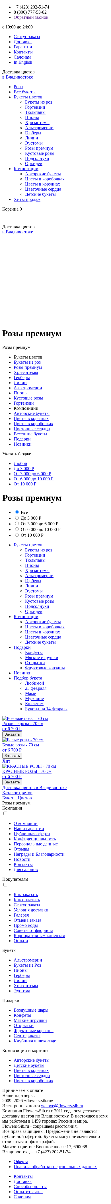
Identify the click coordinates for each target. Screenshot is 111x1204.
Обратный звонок (31, 17)
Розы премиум (39, 148)
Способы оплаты (30, 1186)
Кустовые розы (39, 153)
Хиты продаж (27, 199)
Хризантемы (37, 122)
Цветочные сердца (43, 189)
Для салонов (26, 869)
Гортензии (35, 107)
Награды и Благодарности (39, 854)
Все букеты (25, 91)
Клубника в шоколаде (35, 1040)
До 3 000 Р (24, 468)
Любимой (34, 683)
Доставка (23, 41)
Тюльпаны (35, 112)
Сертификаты (27, 1035)
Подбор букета (28, 678)
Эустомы (34, 143)
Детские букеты (40, 194)
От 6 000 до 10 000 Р (34, 478)
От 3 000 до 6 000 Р (32, 473)
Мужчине (34, 698)
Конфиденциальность (35, 838)
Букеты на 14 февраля (46, 708)
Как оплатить (27, 899)
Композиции (26, 168)
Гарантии (23, 46)
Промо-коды (26, 925)
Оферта (21, 1161)
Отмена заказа (27, 920)
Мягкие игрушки (41, 657)
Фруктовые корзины (45, 667)
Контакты (23, 52)
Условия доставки (31, 909)
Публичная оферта (32, 833)
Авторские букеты (43, 173)
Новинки (23, 444)
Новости (22, 859)
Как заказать (26, 894)
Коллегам (34, 703)
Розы (18, 86)
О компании (26, 823)
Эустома (22, 990)
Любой (20, 463)
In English (23, 62)
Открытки (35, 662)
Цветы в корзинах (42, 184)
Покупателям (15, 879)
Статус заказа (27, 36)
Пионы (32, 117)
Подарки (22, 439)
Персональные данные (36, 843)
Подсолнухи (37, 158)
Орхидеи (33, 163)
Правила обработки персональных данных (55, 1166)
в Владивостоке (17, 77)
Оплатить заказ (28, 1191)
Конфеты (34, 652)
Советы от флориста (33, 930)
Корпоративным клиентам (39, 935)
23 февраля (35, 688)
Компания (12, 808)
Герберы (33, 132)
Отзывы (21, 849)
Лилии (31, 137)
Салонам (22, 57)
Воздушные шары (31, 1010)
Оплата (21, 940)
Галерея (21, 915)
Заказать (12, 734)
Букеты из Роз (27, 965)
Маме (30, 693)
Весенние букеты (30, 433)
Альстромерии (39, 127)
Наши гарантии (29, 828)
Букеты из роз (38, 102)
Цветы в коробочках (45, 178)
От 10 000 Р (25, 483)
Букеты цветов (28, 96)
